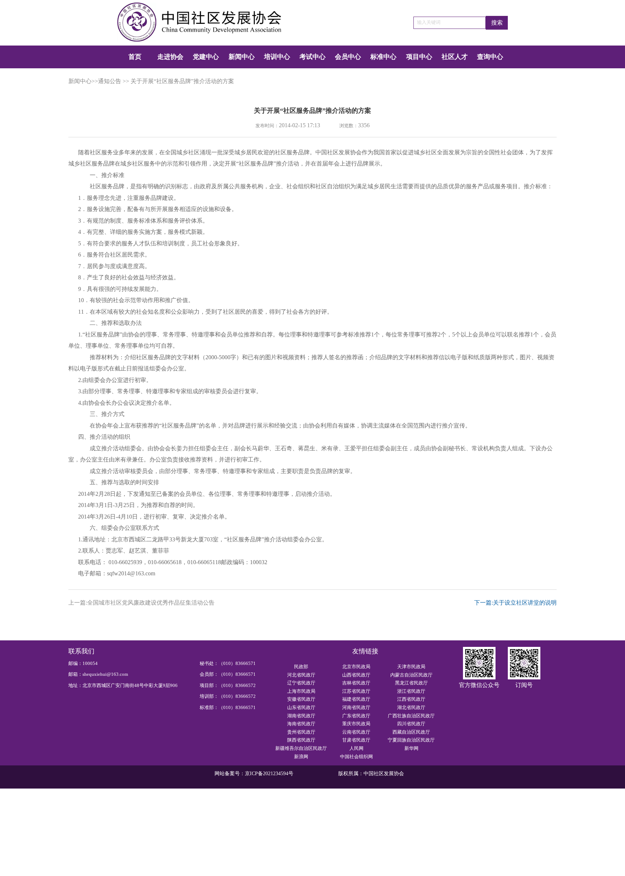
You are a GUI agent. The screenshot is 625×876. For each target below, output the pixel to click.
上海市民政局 (301, 691)
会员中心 (348, 56)
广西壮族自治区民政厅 (411, 715)
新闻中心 (242, 56)
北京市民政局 (356, 666)
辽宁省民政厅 (301, 683)
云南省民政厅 (356, 732)
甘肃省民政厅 (356, 740)
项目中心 (419, 56)
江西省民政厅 (411, 699)
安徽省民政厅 (301, 699)
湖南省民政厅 (301, 715)
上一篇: (141, 603)
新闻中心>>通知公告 (94, 81)
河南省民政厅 (356, 707)
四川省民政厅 (411, 723)
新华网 (411, 748)
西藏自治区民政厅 (411, 732)
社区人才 (455, 56)
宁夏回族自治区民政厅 (411, 740)
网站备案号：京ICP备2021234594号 (253, 773)
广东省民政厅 (356, 715)
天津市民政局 (411, 666)
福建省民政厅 (356, 699)
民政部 (301, 666)
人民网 (356, 748)
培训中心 (277, 56)
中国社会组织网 (356, 756)
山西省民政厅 (356, 675)
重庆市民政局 (356, 723)
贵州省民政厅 (301, 732)
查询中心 (490, 56)
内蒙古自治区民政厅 (411, 675)
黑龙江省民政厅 (411, 683)
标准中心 (383, 56)
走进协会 (170, 56)
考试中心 (312, 56)
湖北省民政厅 (411, 707)
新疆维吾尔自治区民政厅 (301, 748)
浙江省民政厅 (411, 691)
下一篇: (515, 603)
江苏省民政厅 (356, 691)
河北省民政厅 (301, 675)
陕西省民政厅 (301, 740)
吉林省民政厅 (356, 683)
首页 (134, 56)
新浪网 (301, 756)
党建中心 (206, 56)
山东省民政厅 (301, 707)
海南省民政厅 (301, 723)
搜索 (497, 23)
